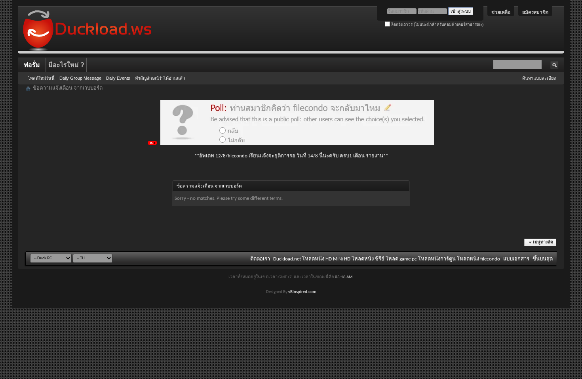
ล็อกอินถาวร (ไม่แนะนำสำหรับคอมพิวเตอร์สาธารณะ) (436, 24)
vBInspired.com (302, 292)
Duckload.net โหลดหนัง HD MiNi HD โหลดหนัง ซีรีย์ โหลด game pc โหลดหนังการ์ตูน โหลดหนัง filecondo (386, 259)
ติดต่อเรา (260, 259)
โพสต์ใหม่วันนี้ (41, 78)
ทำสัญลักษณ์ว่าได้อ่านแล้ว (160, 78)
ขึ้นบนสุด (543, 259)
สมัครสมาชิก (535, 12)
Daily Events (118, 78)
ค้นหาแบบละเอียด (539, 78)
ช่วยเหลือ (500, 12)
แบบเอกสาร (516, 259)
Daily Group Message (80, 78)
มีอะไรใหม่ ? (66, 64)
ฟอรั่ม (32, 64)
